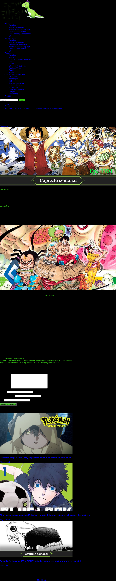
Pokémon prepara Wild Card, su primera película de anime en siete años (35, 457)
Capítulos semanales (17, 32)
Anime (7, 23)
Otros (11, 36)
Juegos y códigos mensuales (21, 59)
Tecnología (13, 79)
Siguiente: (29, 363)
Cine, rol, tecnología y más (15, 74)
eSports (12, 72)
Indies (11, 64)
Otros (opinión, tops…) (17, 66)
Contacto (8, 96)
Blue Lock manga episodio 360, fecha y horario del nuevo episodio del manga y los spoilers (45, 515)
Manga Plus (49, 295)
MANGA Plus (10, 358)
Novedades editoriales (18, 44)
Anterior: (36, 360)
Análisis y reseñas (16, 27)
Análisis (12, 57)
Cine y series (14, 77)
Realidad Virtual (15, 68)
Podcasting (13, 94)
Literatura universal (16, 83)
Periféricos (13, 70)
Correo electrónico (7, 396)
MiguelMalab (5, 462)
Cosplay (12, 92)
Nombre (3, 392)
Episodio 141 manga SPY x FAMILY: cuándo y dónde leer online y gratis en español (40, 561)
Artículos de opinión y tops (19, 29)
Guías (11, 62)
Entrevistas (13, 87)
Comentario (5, 388)
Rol (10, 81)
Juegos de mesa (15, 85)
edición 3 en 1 (6, 206)
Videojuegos (9, 53)
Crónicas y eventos (16, 89)
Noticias (12, 25)
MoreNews (41, 580)
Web (2, 400)
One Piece (4, 189)
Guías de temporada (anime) (20, 34)
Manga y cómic (10, 38)
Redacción (4, 126)
